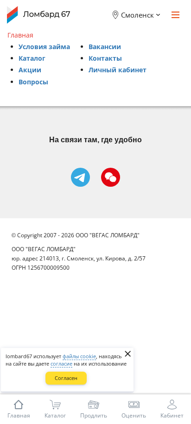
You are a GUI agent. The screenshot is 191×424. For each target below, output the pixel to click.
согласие (61, 363)
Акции (30, 69)
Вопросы (33, 81)
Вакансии (105, 46)
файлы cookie (79, 356)
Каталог (32, 58)
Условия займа (44, 46)
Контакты (105, 58)
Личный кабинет (117, 69)
